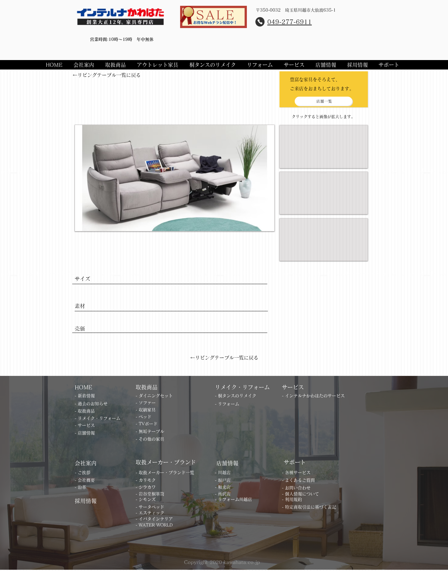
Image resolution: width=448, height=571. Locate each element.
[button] (85, 65)
